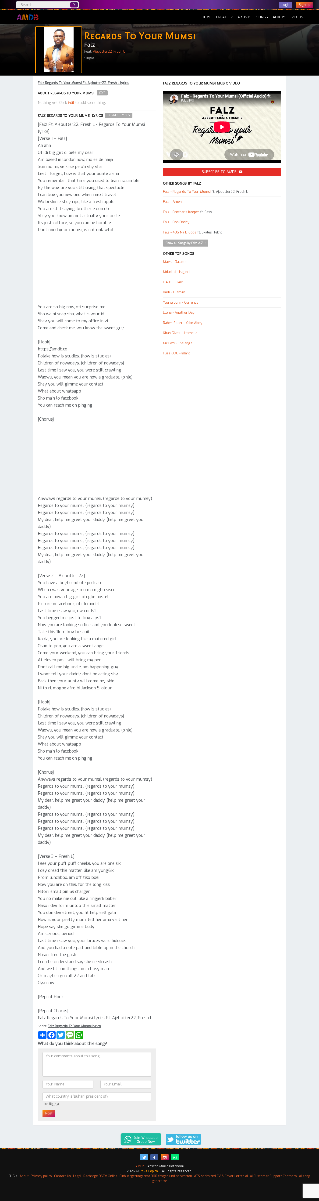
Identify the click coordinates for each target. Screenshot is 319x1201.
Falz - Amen (172, 201)
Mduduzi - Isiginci (176, 271)
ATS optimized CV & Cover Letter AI (221, 1176)
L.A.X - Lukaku (173, 282)
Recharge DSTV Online (100, 1176)
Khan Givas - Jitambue (180, 333)
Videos (297, 17)
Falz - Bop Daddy (176, 222)
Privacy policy (41, 1176)
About (24, 1176)
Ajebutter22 (102, 51)
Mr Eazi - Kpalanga (177, 343)
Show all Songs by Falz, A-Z (185, 243)
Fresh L (119, 51)
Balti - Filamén (174, 292)
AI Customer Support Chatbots (273, 1176)
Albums (280, 17)
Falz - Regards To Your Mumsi (187, 191)
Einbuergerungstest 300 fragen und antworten (156, 1176)
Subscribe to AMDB (219, 171)
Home (206, 17)
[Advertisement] (97, 268)
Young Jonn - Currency (180, 302)
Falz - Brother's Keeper (181, 212)
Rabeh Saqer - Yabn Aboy (182, 322)
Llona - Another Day (179, 312)
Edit (102, 93)
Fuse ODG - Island (177, 353)
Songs (262, 17)
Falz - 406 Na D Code (179, 232)
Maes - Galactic (175, 261)
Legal (77, 1176)
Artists (244, 17)
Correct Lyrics (119, 115)
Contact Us (62, 1176)
